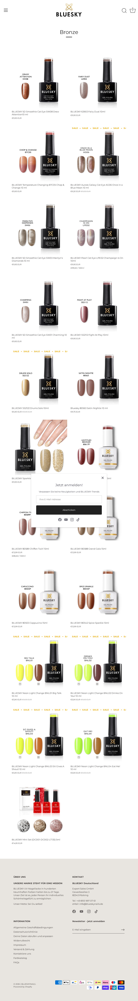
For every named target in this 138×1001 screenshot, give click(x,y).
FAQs (16, 962)
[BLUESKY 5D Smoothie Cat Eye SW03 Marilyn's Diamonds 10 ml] (39, 227)
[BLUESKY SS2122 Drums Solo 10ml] (39, 377)
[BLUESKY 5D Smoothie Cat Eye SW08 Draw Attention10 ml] (39, 80)
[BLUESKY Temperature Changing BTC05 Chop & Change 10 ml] (39, 153)
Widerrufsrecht (21, 940)
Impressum (19, 945)
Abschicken (69, 510)
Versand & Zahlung (23, 949)
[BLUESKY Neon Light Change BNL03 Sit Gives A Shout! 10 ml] (39, 735)
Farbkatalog (20, 958)
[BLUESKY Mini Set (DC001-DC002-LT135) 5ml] (39, 808)
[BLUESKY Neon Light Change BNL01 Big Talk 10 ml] (39, 662)
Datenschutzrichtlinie (25, 931)
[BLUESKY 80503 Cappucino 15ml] (39, 591)
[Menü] (6, 10)
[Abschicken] (123, 929)
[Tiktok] (78, 519)
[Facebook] (60, 519)
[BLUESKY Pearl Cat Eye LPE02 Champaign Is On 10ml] (98, 227)
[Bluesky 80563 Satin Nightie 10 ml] (98, 377)
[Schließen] (102, 478)
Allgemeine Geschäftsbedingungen (33, 927)
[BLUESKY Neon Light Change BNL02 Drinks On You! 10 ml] (98, 662)
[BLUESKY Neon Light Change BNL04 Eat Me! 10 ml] (98, 735)
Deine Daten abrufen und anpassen (33, 936)
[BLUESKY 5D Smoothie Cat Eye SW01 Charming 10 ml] (39, 303)
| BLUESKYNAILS (28, 984)
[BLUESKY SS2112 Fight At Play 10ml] (98, 303)
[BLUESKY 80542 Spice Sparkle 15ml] (98, 591)
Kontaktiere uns (22, 953)
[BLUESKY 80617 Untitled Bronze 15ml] (98, 447)
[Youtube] (66, 519)
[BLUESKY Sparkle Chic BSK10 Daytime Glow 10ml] (39, 447)
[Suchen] (124, 10)
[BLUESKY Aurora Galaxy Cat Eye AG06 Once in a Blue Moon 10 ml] (98, 153)
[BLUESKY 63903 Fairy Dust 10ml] (98, 80)
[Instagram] (72, 519)
